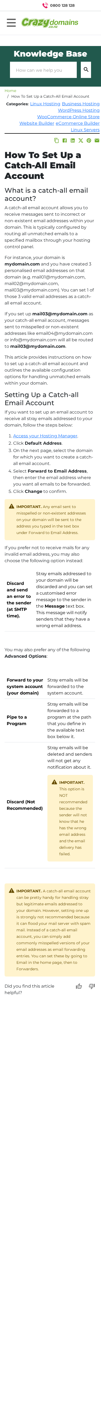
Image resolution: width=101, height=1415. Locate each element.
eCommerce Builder (78, 123)
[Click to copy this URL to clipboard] (56, 140)
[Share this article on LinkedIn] (72, 140)
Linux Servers (85, 129)
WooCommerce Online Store (68, 116)
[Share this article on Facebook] (64, 140)
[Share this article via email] (97, 140)
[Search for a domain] (86, 5)
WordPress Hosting (79, 110)
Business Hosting (81, 103)
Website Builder (36, 123)
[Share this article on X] (80, 140)
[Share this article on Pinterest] (89, 140)
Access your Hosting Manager (45, 435)
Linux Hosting (45, 103)
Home (10, 90)
